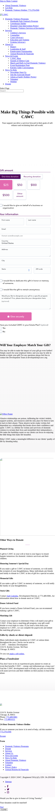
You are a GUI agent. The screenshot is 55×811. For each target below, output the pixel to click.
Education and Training (19, 40)
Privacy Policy (11, 767)
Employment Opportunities (21, 51)
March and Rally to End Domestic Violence (28, 63)
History (13, 47)
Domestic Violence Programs (17, 19)
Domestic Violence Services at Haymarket (27, 28)
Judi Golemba (12, 596)
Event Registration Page (20, 65)
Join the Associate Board (20, 75)
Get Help (9, 8)
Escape (3, 736)
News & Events (11, 56)
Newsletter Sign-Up (18, 72)
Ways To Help (11, 70)
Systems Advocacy (18, 42)
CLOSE (4, 810)
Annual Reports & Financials (22, 54)
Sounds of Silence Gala (19, 61)
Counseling (14, 35)
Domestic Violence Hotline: (22, 10)
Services (8, 30)
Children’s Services (18, 33)
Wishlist (13, 81)
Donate (8, 84)
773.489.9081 (11, 717)
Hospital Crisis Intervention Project (24, 26)
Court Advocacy (17, 37)
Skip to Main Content (8, 1)
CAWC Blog (15, 58)
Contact (8, 765)
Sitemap (8, 782)
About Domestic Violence (15, 5)
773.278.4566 (5, 732)
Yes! (2, 807)
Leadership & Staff (18, 49)
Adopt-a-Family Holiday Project (23, 77)
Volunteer (14, 79)
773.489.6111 (9, 719)
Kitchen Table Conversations (22, 68)
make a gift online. (17, 654)
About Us (9, 44)
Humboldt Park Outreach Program (24, 21)
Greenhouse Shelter (18, 23)
